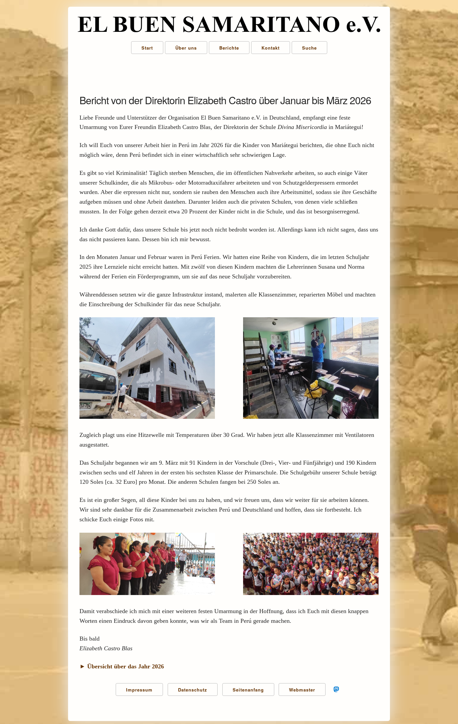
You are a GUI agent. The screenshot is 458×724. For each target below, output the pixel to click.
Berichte (229, 48)
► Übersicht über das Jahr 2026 (121, 666)
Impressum (139, 689)
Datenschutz (192, 689)
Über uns (186, 48)
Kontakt (271, 48)
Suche (309, 48)
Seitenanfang (248, 689)
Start (147, 48)
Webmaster (302, 689)
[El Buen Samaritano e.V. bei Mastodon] (336, 693)
